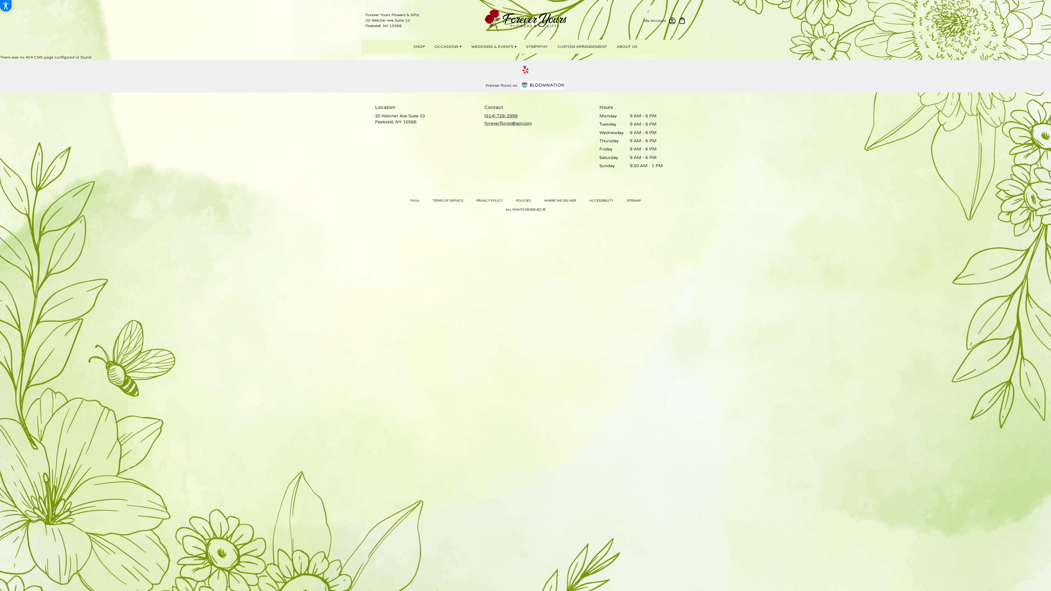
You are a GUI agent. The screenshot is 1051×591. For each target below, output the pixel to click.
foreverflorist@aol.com (508, 123)
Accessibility (601, 200)
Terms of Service (447, 200)
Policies (523, 200)
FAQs (415, 200)
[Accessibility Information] (5, 5)
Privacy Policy (490, 200)
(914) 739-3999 (501, 116)
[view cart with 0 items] (682, 20)
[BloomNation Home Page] (542, 85)
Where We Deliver (560, 200)
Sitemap (634, 200)
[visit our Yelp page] (525, 70)
